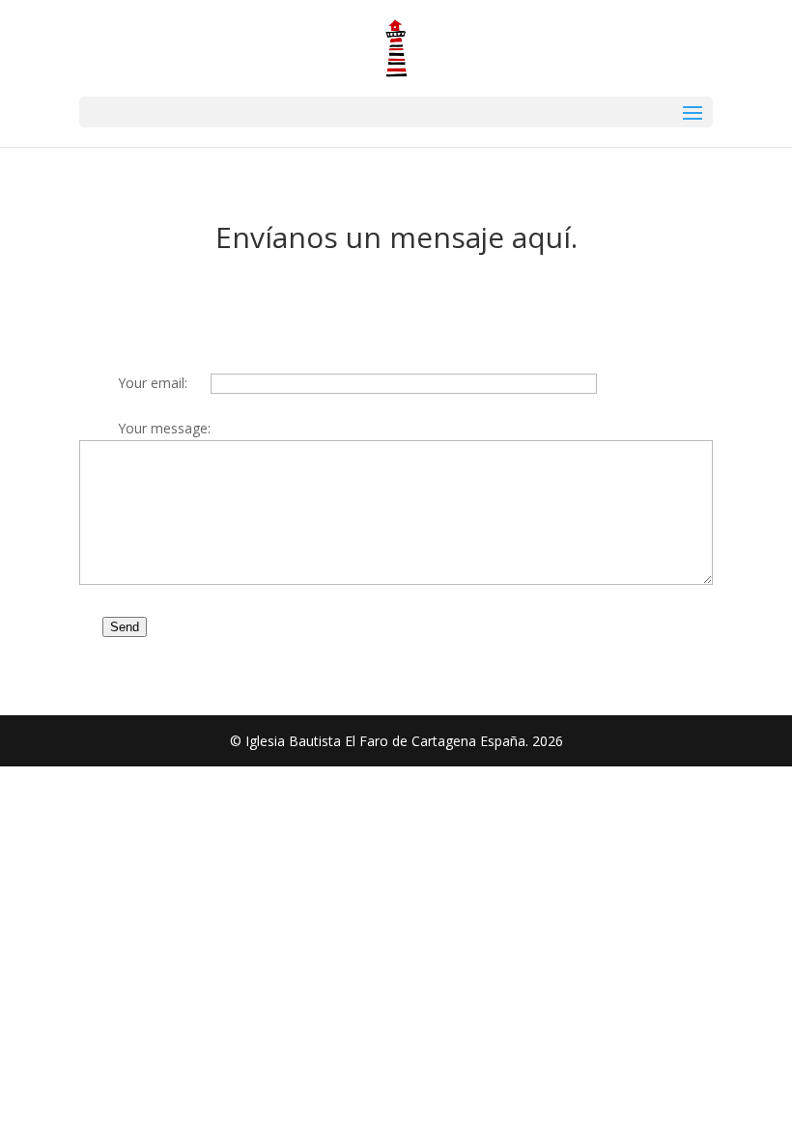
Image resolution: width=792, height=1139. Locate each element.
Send (124, 627)
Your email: (153, 383)
